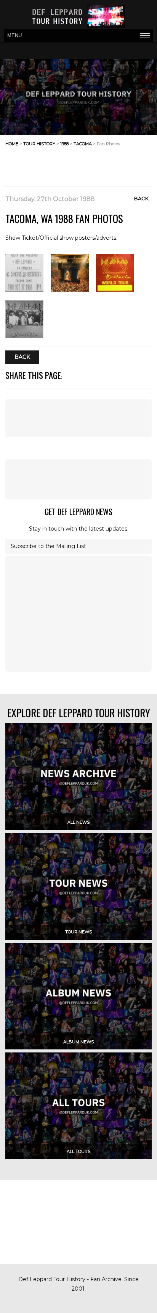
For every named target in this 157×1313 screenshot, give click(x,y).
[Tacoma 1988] (24, 289)
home (11, 143)
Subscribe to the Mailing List (48, 546)
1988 (64, 143)
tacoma (83, 143)
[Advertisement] (91, 167)
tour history (39, 143)
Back (141, 198)
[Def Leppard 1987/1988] (70, 289)
